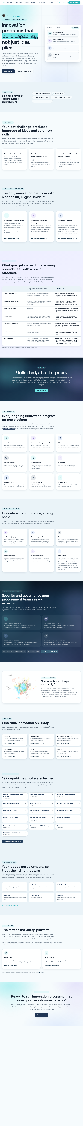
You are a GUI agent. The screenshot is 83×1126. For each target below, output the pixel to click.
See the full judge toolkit (9, 905)
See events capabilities (38, 238)
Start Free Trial (74, 2)
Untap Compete (9, 429)
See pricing (40, 390)
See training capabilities (11, 238)
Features (19, 2)
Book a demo (8, 71)
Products (9, 2)
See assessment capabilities (66, 238)
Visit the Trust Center (48, 651)
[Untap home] (4, 2)
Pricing (33, 2)
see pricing (40, 972)
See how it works (23, 71)
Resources (41, 2)
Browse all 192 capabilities (11, 841)
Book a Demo (62, 2)
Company (50, 2)
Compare (26, 2)
